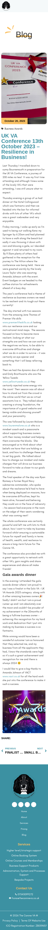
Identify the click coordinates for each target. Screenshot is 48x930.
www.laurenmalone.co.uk (16, 425)
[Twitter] (27, 804)
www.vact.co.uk (11, 676)
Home (24, 811)
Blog (24, 834)
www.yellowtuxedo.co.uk (16, 381)
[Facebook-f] (14, 804)
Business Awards (14, 128)
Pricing (24, 829)
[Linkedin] (33, 804)
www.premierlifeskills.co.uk (18, 322)
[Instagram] (20, 804)
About (24, 817)
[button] (45, 6)
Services (24, 823)
